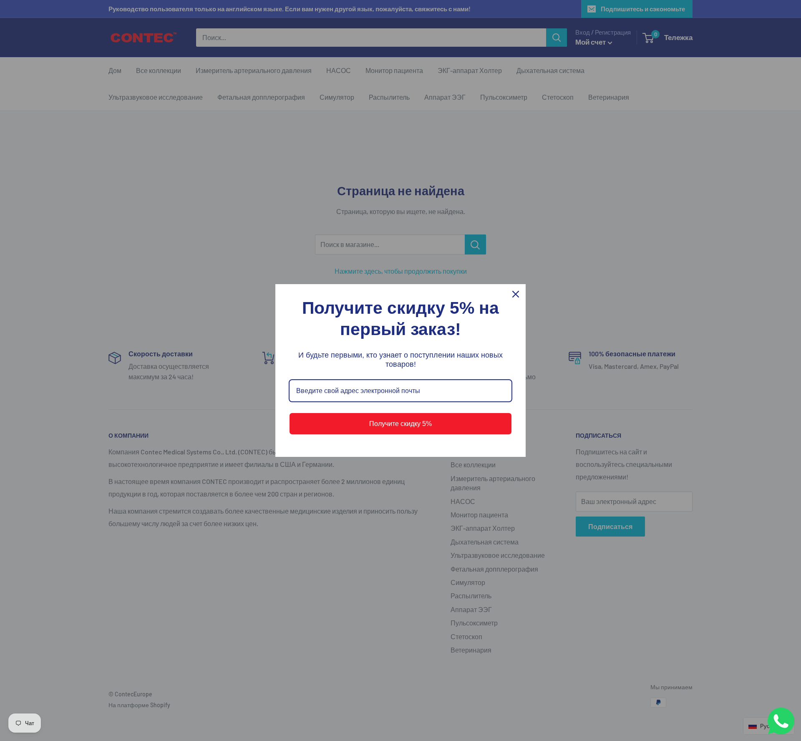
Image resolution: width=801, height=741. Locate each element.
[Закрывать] (516, 294)
